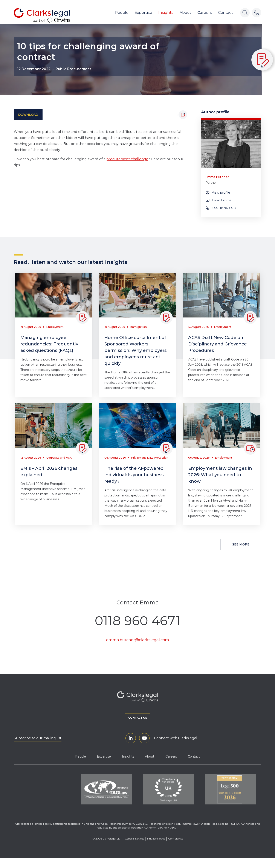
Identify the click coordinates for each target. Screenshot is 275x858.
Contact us (137, 717)
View (221, 192)
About (185, 12)
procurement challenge (127, 159)
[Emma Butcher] (231, 144)
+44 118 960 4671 (225, 208)
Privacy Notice (156, 838)
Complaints (175, 838)
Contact (225, 12)
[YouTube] (144, 738)
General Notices (134, 838)
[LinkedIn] (130, 738)
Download (28, 115)
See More (240, 544)
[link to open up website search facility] (245, 12)
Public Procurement (73, 69)
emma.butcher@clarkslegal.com (137, 640)
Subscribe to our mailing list (37, 738)
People (121, 12)
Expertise (143, 12)
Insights (165, 12)
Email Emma (221, 200)
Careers (204, 12)
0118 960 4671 (137, 620)
